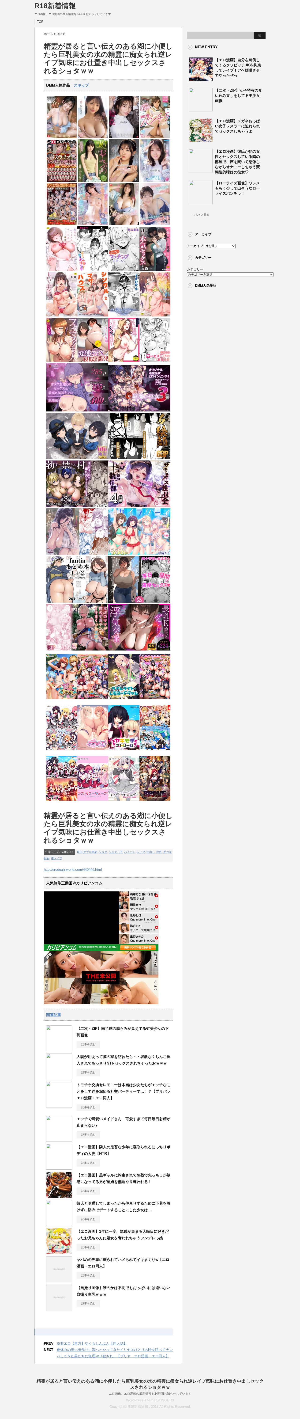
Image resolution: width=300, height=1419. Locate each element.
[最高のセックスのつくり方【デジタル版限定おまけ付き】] (61, 270)
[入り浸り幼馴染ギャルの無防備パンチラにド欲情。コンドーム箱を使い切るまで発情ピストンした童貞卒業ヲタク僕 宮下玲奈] (155, 137)
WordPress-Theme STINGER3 (150, 1400)
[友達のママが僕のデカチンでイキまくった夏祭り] (77, 649)
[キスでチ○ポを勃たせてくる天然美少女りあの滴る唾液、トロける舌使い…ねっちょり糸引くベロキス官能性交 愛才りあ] (123, 181)
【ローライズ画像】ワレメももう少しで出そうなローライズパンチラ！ (237, 188)
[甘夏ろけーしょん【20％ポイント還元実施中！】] (61, 700)
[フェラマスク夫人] (61, 361)
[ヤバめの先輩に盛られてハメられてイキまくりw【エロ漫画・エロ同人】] (59, 1280)
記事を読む (88, 1044)
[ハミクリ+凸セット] (61, 751)
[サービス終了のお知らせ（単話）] (155, 361)
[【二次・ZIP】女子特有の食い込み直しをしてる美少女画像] (201, 109)
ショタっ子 (116, 852)
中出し (150, 852)
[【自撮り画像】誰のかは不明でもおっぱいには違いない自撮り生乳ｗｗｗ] (59, 1308)
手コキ (167, 852)
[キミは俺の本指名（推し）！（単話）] (93, 270)
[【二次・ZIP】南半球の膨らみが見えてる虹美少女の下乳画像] (59, 1049)
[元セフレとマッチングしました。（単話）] (123, 270)
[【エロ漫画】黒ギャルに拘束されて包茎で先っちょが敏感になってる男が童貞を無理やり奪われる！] (59, 1196)
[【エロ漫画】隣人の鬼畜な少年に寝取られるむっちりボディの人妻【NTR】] (59, 1168)
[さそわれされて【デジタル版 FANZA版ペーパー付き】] (155, 315)
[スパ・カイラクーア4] (139, 554)
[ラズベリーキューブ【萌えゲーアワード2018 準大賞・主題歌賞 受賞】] (93, 802)
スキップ (81, 85)
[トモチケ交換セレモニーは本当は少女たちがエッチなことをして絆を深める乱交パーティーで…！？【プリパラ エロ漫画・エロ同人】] (59, 1105)
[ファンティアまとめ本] (77, 602)
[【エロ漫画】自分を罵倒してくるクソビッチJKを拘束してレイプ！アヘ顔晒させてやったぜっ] (201, 79)
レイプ (141, 852)
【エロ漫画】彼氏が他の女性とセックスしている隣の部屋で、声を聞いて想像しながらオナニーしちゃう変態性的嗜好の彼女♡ (237, 161)
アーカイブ (195, 246)
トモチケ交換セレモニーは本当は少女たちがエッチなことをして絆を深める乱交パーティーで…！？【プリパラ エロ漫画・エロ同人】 (125, 1091)
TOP (40, 21)
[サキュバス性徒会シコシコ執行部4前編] (139, 506)
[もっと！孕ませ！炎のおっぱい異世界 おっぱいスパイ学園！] (93, 700)
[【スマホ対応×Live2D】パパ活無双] (77, 458)
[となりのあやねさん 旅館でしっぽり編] (77, 554)
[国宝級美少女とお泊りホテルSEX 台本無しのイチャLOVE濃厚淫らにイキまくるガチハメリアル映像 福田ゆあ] (93, 137)
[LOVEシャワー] (61, 315)
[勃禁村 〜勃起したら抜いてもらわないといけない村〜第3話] (77, 506)
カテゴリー (195, 269)
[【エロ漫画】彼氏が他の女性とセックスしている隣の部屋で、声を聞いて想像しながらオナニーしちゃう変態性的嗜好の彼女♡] (201, 170)
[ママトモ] (93, 751)
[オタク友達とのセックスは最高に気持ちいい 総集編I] (77, 410)
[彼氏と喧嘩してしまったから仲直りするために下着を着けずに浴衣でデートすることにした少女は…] (59, 1224)
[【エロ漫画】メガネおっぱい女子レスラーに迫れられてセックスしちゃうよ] (201, 140)
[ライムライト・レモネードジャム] (123, 700)
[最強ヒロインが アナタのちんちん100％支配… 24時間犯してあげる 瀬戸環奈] (61, 137)
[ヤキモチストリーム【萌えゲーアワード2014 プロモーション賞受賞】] (123, 751)
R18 (79, 852)
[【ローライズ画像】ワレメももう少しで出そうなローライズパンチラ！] (201, 202)
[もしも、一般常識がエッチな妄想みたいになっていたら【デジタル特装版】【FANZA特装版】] (123, 361)
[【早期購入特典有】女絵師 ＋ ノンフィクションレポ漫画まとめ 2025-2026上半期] (139, 458)
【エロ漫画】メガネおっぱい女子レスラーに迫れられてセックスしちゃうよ (237, 126)
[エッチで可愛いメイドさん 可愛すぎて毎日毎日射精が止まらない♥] (59, 1139)
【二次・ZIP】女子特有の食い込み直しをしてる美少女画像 (238, 95)
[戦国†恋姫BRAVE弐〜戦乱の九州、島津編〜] (155, 802)
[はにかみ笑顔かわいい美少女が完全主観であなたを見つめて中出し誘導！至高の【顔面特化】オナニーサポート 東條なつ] (155, 224)
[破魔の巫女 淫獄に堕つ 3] (139, 410)
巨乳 (159, 852)
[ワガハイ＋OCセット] (61, 802)
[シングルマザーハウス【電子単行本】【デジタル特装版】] (93, 315)
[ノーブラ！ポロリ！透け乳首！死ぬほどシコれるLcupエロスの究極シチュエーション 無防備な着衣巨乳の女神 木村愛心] (123, 224)
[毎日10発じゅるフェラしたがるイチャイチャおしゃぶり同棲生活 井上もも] (93, 181)
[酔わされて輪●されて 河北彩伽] (123, 137)
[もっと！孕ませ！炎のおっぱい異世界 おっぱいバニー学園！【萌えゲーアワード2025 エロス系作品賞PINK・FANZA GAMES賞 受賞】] (155, 700)
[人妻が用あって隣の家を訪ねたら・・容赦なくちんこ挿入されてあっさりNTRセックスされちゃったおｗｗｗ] (59, 1077)
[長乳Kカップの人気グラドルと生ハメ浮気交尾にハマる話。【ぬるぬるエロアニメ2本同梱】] (139, 649)
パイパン (129, 852)
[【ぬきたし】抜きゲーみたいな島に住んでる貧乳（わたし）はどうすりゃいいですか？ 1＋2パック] (155, 751)
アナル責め (90, 852)
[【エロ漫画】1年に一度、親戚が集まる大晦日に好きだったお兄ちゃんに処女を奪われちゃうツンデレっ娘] (59, 1252)
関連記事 (53, 1015)
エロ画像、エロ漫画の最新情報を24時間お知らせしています (150, 1393)
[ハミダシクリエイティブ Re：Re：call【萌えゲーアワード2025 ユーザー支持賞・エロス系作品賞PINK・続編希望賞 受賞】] (123, 802)
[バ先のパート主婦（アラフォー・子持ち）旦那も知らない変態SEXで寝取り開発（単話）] (93, 361)
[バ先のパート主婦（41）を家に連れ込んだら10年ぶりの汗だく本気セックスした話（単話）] (155, 270)
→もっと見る (200, 214)
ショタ (103, 852)
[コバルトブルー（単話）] (123, 315)
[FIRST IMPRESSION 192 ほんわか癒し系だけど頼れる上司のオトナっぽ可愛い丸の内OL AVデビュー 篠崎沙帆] (155, 181)
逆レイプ (56, 858)
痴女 (46, 858)
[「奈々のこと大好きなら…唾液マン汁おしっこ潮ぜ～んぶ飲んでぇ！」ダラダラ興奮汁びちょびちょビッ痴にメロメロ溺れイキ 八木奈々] (93, 224)
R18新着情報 (55, 6)
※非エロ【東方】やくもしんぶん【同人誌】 (92, 1343)
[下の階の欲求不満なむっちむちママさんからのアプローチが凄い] (139, 602)
